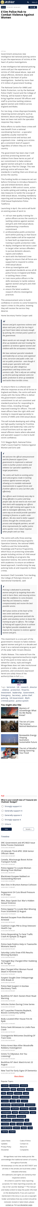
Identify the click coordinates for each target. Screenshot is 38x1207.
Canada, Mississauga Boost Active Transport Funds (16, 860)
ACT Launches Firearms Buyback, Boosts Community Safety (16, 1011)
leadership (17, 692)
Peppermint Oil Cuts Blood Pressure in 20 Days (18, 893)
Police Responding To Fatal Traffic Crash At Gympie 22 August (17, 935)
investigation (6, 1112)
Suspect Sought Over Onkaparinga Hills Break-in (17, 978)
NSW (3, 1093)
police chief (27, 695)
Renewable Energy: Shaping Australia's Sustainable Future (28, 738)
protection (15, 690)
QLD (27, 1120)
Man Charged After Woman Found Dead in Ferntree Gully (17, 970)
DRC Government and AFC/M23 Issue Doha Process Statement (18, 843)
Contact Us (24, 1144)
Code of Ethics (25, 1141)
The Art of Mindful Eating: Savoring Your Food (28, 750)
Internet (4, 1132)
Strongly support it (13, 806)
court (30, 1128)
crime (4, 1116)
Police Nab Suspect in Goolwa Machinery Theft (15, 987)
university (24, 1085)
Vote (6, 829)
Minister (15, 1097)
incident (12, 1132)
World (3, 7)
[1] (25, 1186)
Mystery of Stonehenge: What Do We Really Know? (27, 711)
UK (18, 687)
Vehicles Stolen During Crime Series (17, 1004)
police (13, 1089)
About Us (23, 1147)
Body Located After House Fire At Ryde (16, 1020)
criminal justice (7, 701)
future (13, 1124)
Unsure (8, 824)
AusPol (15, 1112)
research (24, 687)
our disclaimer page (24, 1205)
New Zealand (6, 1120)
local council (6, 1105)
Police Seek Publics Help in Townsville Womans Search (19, 945)
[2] (27, 1186)
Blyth (27, 698)
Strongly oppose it (13, 819)
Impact (24, 1128)
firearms (25, 690)
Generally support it (13, 811)
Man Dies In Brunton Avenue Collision (18, 884)
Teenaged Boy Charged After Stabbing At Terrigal (19, 962)
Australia (5, 1085)
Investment (6, 692)
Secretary (16, 695)
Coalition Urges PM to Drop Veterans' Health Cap (18, 927)
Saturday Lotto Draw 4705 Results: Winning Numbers (17, 953)
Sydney (20, 1124)
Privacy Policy (6, 1147)
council (13, 1101)
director (33, 687)
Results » (29, 829)
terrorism (11, 687)
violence (5, 690)
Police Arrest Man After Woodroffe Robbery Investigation (17, 1046)
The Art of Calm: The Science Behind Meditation (28, 724)
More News (19, 1076)
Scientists (5, 1124)
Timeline (5, 836)
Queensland (24, 1097)
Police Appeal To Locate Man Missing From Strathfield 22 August (18, 910)
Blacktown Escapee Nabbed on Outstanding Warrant (15, 877)
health (26, 1093)
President (28, 1124)
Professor (18, 1093)
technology (24, 1109)
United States (24, 1112)
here (21, 676)
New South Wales (17, 1105)
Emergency (6, 695)
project (33, 1112)
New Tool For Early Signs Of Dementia (19, 1070)
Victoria (10, 1093)
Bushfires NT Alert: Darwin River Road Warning (18, 997)
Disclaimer (5, 1150)
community (5, 1089)
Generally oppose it (13, 815)
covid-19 (24, 1101)
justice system (22, 701)
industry (32, 1109)
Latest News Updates (5, 1142)
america (16, 1128)
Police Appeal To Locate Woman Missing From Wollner (16, 869)
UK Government (17, 698)
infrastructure (30, 1105)
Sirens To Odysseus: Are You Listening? (14, 1055)
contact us (9, 1205)
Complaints (24, 1150)
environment (6, 1097)
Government (28, 692)
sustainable (21, 1116)
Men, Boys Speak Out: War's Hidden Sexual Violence (17, 901)
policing (4, 698)
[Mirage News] (7, 2)
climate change (7, 1128)
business (5, 1101)
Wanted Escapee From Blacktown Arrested (16, 918)
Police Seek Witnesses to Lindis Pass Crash (18, 1028)
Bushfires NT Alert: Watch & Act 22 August (17, 1063)
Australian (21, 1089)
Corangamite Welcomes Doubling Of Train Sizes (18, 1036)
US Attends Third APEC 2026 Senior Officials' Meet (17, 852)
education (15, 1109)
